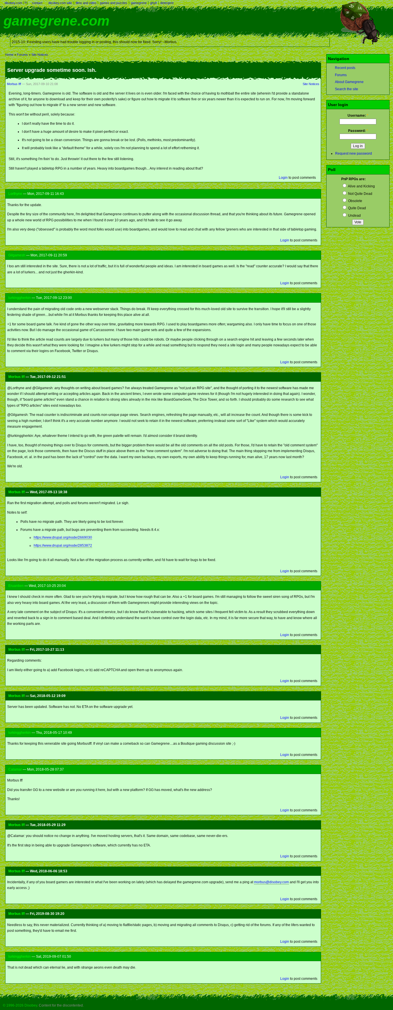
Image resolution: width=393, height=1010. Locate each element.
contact (37, 3)
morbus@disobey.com (271, 882)
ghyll (153, 3)
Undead (354, 216)
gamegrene (139, 3)
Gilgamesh (16, 255)
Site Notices (39, 54)
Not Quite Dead (359, 194)
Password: (358, 131)
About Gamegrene (349, 82)
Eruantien (16, 586)
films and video (86, 3)
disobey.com (13, 3)
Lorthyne (15, 194)
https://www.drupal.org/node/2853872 (63, 546)
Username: (358, 116)
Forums (22, 54)
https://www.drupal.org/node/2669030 (63, 537)
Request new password (353, 153)
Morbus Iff (14, 84)
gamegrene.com (56, 20)
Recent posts (345, 68)
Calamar (15, 769)
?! (25, 3)
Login (283, 178)
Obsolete (354, 201)
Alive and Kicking (361, 186)
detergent (166, 3)
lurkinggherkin (19, 298)
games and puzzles (113, 3)
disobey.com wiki (60, 3)
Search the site (346, 89)
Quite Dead (356, 208)
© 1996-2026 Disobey (20, 1005)
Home (9, 54)
